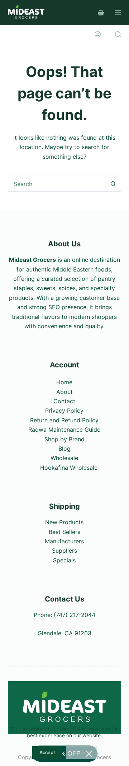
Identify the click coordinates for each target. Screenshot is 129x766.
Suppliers (64, 550)
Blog (64, 448)
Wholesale (64, 457)
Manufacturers (64, 541)
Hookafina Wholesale (68, 467)
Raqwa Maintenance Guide (64, 429)
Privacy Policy (64, 410)
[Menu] (118, 12)
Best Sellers (64, 531)
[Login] (98, 34)
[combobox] (57, 184)
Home (64, 382)
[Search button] (113, 183)
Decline (81, 752)
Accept (47, 752)
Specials (64, 560)
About (64, 391)
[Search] (118, 34)
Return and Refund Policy (64, 420)
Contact (64, 401)
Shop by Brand (64, 439)
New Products (64, 522)
